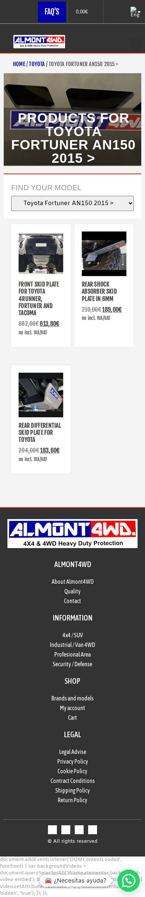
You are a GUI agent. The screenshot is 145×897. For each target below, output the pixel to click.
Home (19, 64)
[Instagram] (79, 829)
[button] (135, 45)
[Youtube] (92, 829)
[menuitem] (135, 12)
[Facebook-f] (52, 829)
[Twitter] (65, 829)
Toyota (37, 64)
